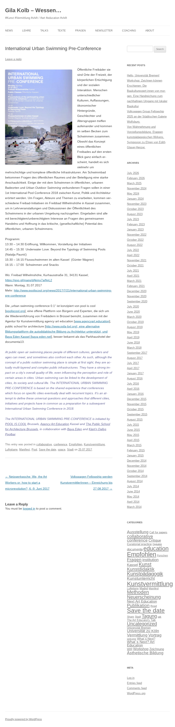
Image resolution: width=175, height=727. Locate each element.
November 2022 (136, 234)
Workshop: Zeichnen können (144, 80)
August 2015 (135, 419)
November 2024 (136, 188)
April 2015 (133, 440)
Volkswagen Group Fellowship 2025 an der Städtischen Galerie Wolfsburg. (147, 116)
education (156, 548)
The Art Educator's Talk (141, 620)
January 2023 (135, 229)
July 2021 (133, 270)
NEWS (9, 30)
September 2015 (137, 414)
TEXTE (62, 30)
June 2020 (133, 311)
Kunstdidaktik (141, 568)
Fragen (134, 559)
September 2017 (137, 352)
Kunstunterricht (141, 578)
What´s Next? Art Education (141, 644)
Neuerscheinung (144, 597)
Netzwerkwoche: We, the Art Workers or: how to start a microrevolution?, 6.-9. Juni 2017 (27, 482)
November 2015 (136, 404)
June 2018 (133, 342)
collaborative (44, 444)
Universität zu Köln (143, 631)
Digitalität (157, 544)
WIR (129, 649)
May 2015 (133, 435)
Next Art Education (142, 601)
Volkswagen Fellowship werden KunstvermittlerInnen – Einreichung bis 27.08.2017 (86, 482)
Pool (34, 449)
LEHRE (26, 30)
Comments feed (137, 688)
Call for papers (158, 532)
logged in (29, 508)
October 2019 (135, 322)
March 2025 (134, 183)
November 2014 (136, 465)
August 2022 (135, 245)
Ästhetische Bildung (145, 652)
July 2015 (133, 424)
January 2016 (135, 393)
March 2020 (134, 316)
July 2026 (133, 173)
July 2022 (133, 250)
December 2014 (136, 460)
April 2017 (133, 368)
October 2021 (135, 265)
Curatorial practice (139, 544)
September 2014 (137, 476)
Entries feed (134, 683)
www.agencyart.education (92, 321)
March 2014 (134, 506)
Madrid (144, 588)
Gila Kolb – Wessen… (33, 10)
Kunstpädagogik (145, 574)
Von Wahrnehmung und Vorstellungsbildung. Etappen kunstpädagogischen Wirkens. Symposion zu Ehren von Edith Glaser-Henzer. (146, 137)
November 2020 (136, 296)
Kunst (145, 564)
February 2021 (136, 286)
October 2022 (135, 239)
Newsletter (104, 30)
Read (153, 606)
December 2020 (136, 291)
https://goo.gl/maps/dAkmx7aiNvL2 (28, 280)
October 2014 (135, 471)
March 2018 (134, 347)
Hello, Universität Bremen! (143, 75)
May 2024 (133, 193)
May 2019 (133, 332)
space (61, 449)
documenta (135, 549)
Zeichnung (156, 649)
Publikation (138, 605)
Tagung (149, 616)
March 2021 (134, 280)
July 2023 (133, 219)
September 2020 (137, 301)
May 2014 (133, 496)
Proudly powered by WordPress (23, 719)
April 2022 (133, 255)
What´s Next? (146, 638)
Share (130, 616)
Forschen (162, 555)
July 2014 (133, 486)
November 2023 (136, 203)
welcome (131, 639)
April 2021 (133, 275)
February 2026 (136, 178)
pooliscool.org (15, 311)
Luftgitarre (11, 449)
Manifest (24, 449)
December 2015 (136, 399)
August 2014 (135, 481)
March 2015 (134, 445)
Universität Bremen (139, 627)
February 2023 (136, 224)
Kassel (132, 565)
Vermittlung (137, 635)
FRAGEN (80, 30)
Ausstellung (138, 532)
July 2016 (133, 383)
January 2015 (135, 455)
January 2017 (135, 373)
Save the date (47, 449)
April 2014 (133, 501)
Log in (130, 677)
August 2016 (135, 378)
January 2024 (135, 198)
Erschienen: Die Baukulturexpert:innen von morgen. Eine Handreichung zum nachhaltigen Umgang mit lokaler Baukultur (147, 96)
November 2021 (136, 260)
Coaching (129, 30)
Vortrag (155, 635)
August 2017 (135, 358)
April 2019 (133, 337)
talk (159, 616)
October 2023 (135, 209)
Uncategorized (142, 623)
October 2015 (135, 409)
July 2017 (133, 363)
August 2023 (135, 214)
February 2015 (136, 450)
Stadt (70, 449)
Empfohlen (75, 444)
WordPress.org (136, 693)
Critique (155, 540)
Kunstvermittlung (94, 444)
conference (60, 444)
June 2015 (133, 429)
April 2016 (133, 388)
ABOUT (149, 30)
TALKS (44, 30)
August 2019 (135, 327)
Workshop (141, 649)
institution (150, 560)
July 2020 (133, 306)
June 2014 (133, 491)
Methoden (138, 592)
